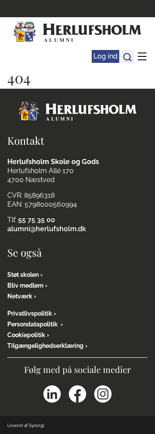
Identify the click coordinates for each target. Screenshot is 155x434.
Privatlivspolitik (29, 313)
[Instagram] (103, 394)
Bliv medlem (25, 285)
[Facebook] (77, 394)
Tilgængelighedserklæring (45, 345)
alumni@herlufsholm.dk (46, 229)
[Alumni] (77, 32)
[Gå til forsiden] (77, 110)
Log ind (105, 56)
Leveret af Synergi (25, 425)
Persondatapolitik (33, 324)
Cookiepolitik (26, 335)
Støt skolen (23, 274)
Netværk (19, 296)
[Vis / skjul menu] (142, 56)
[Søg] (127, 56)
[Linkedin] (52, 394)
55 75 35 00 (36, 220)
